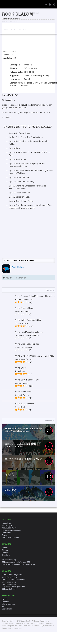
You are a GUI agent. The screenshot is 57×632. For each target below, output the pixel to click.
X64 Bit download (8, 604)
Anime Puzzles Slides (24, 308)
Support (23, 29)
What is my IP (7, 525)
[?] (15, 58)
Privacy (5, 535)
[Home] (4, 4)
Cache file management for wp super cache (18, 564)
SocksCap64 (7, 609)
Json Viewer (6, 523)
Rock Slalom (18, 267)
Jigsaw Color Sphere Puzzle (21, 201)
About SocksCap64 (9, 528)
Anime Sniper (20, 367)
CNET (4, 599)
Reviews (26, 12)
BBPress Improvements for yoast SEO (16, 562)
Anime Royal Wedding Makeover (29, 331)
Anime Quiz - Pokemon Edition (28, 320)
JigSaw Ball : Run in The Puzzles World (26, 137)
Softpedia (5, 601)
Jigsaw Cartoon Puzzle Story (21, 181)
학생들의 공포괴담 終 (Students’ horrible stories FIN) (20, 445)
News (36, 12)
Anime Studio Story (23, 391)
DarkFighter (10, 489)
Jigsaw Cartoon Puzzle (19, 177)
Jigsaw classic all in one (19, 192)
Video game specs (9, 582)
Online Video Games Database (13, 579)
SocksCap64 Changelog (11, 530)
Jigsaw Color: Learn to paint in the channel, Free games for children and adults (30, 206)
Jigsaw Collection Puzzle (19, 196)
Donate (5, 547)
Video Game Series (9, 577)
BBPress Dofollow (9, 589)
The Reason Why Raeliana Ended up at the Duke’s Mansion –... (23, 430)
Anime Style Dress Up (24, 403)
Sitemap (5, 550)
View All (48, 290)
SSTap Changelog (9, 559)
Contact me (6, 532)
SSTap (4, 606)
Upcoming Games (9, 584)
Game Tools (8, 29)
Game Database (10, 12)
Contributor (6, 552)
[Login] (54, 4)
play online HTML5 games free (13, 586)
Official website (30, 68)
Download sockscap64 (10, 537)
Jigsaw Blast (14, 148)
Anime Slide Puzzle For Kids (27, 343)
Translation (6, 555)
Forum (4, 557)
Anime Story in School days (27, 379)
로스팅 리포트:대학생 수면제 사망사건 (23, 459)
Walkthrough (10, 21)
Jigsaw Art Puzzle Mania (19, 132)
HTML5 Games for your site (12, 574)
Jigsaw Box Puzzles (17, 159)
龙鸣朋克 (9, 474)
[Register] (50, 4)
